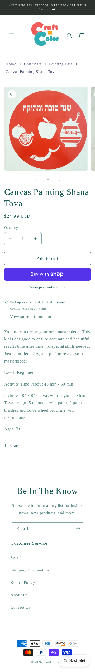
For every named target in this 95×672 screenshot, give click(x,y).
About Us (19, 595)
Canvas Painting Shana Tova (31, 71)
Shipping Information (30, 570)
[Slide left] (35, 180)
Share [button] (15, 445)
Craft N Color (54, 662)
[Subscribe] (78, 528)
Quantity (11, 228)
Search (17, 558)
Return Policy (23, 582)
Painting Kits (60, 64)
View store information (30, 316)
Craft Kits (32, 64)
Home (11, 64)
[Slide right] (59, 180)
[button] (11, 36)
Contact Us (20, 607)
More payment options (47, 287)
